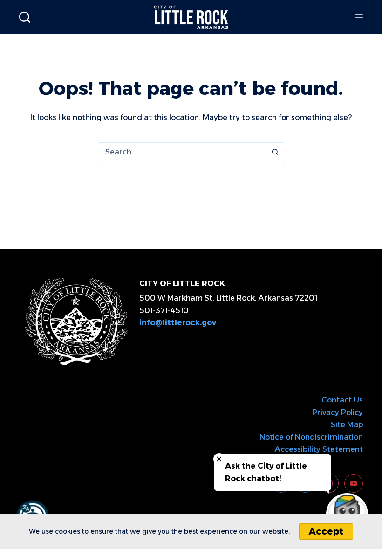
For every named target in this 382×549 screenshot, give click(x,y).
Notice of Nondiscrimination (311, 437)
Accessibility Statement (319, 449)
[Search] (24, 17)
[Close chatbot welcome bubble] (219, 459)
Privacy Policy (337, 412)
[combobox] (182, 151)
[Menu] (359, 17)
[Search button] (275, 152)
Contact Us (342, 399)
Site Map (347, 424)
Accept (326, 531)
